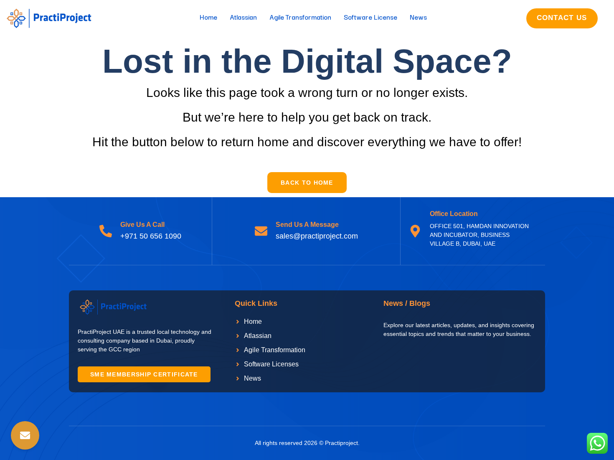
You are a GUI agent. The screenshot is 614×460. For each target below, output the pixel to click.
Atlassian (243, 16)
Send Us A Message (307, 224)
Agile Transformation (300, 16)
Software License (370, 16)
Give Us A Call (142, 224)
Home (208, 16)
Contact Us (562, 18)
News (418, 16)
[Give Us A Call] (105, 231)
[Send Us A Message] (261, 231)
